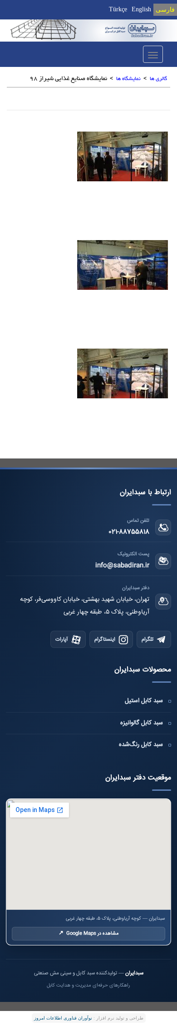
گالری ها (158, 79)
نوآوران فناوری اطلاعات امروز (63, 1018)
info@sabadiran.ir (122, 566)
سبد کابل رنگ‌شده (141, 745)
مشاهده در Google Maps (88, 933)
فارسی (165, 9)
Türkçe (118, 9)
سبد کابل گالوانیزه (141, 723)
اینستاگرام (104, 639)
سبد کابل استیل (144, 701)
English (141, 9)
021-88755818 (128, 532)
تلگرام (147, 639)
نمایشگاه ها (128, 79)
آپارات (61, 639)
